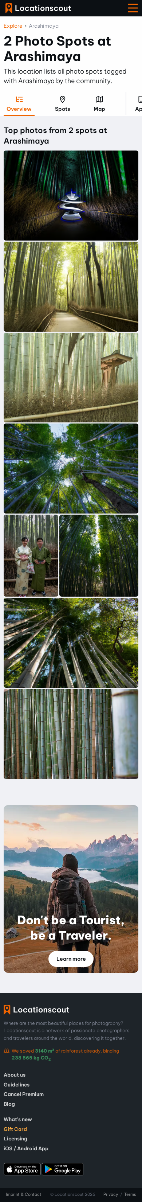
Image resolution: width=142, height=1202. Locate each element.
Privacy (110, 1194)
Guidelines (16, 1084)
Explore (13, 26)
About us (14, 1075)
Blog (9, 1104)
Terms (130, 1194)
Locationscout (38, 8)
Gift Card (15, 1129)
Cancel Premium (24, 1094)
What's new (18, 1119)
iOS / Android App (26, 1148)
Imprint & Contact (24, 1194)
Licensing (15, 1138)
